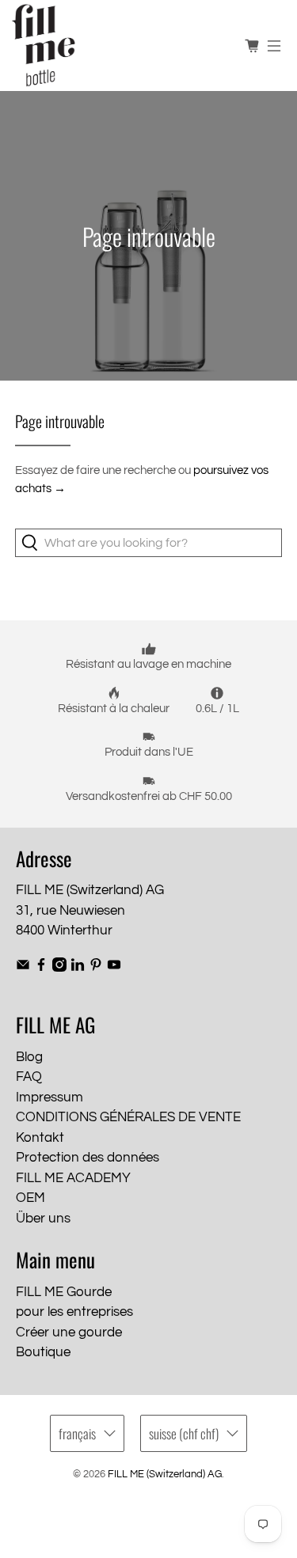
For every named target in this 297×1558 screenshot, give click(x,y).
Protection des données (87, 1157)
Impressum (49, 1097)
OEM (30, 1198)
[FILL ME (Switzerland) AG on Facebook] (41, 968)
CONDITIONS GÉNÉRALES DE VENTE (128, 1117)
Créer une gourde (69, 1332)
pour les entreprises (74, 1312)
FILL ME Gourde (64, 1292)
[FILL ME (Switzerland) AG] (122, 45)
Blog (29, 1057)
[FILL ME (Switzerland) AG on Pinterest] (96, 968)
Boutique (43, 1352)
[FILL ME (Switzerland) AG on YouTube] (114, 968)
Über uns (43, 1218)
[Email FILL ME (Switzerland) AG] (23, 968)
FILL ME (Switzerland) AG (165, 1474)
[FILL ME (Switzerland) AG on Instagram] (59, 968)
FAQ (29, 1077)
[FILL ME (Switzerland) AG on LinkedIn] (77, 968)
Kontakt (40, 1138)
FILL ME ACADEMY (73, 1178)
